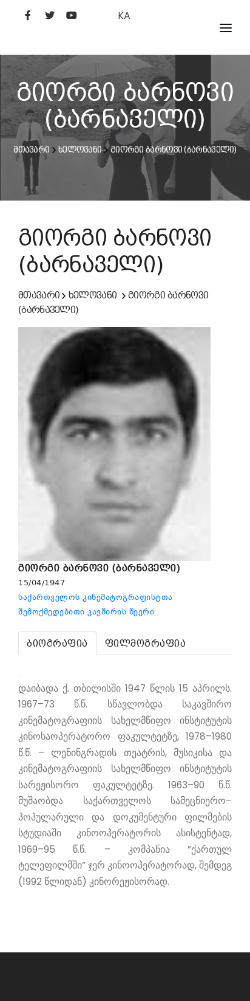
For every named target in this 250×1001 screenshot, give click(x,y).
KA (124, 15)
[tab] (57, 643)
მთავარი (31, 149)
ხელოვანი (79, 149)
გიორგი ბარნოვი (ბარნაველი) (173, 149)
